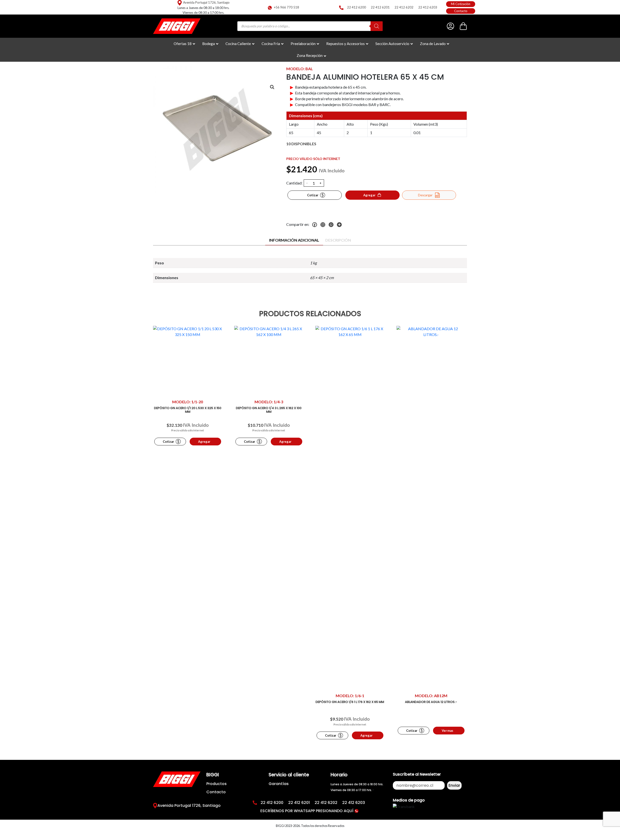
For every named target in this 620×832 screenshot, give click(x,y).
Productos (216, 783)
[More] (340, 224)
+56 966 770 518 (286, 7)
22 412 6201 (380, 7)
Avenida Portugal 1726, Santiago (206, 2)
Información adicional (294, 240)
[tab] (294, 240)
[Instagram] (324, 224)
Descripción (338, 240)
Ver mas (447, 731)
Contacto (460, 11)
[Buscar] (377, 26)
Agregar (369, 195)
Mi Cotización (460, 4)
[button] (272, 87)
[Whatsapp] (332, 224)
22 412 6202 (404, 7)
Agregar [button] (204, 441)
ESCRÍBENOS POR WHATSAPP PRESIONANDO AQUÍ (307, 811)
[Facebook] (315, 224)
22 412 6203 (427, 7)
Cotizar (312, 195)
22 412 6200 (356, 7)
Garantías (279, 783)
